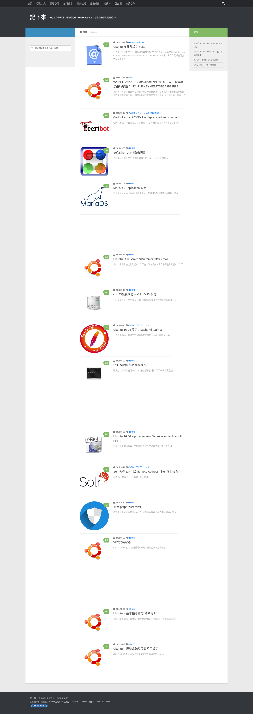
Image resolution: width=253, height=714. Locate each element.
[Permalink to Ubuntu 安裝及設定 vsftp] (94, 55)
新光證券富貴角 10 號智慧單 (206, 60)
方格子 (67, 702)
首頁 (30, 3)
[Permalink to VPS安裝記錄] (94, 551)
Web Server (135, 113)
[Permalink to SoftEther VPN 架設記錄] (94, 161)
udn (98, 702)
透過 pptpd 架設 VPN (127, 507)
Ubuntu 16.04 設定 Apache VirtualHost (138, 329)
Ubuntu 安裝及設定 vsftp (129, 46)
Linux (132, 42)
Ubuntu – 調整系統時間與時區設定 (135, 648)
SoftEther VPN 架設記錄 (129, 152)
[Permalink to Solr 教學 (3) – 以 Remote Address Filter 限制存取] (94, 480)
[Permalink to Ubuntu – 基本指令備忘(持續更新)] (94, 622)
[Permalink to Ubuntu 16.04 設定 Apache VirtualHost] (94, 338)
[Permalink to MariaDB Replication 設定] (94, 196)
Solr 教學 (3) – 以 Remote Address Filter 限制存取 (145, 471)
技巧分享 (68, 3)
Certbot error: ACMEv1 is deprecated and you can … (147, 117)
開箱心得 (54, 3)
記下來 (38, 17)
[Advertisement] (132, 233)
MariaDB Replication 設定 (129, 188)
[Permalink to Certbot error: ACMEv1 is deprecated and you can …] (94, 126)
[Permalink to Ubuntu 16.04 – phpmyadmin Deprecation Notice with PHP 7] (94, 445)
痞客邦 (91, 702)
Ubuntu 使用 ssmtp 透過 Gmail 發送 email (140, 259)
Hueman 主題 (53, 702)
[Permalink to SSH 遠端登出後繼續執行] (94, 374)
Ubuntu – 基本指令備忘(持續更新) (135, 613)
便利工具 (41, 3)
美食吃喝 (81, 3)
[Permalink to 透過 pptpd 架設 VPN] (94, 515)
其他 (106, 3)
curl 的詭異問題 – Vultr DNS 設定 (134, 294)
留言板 (118, 3)
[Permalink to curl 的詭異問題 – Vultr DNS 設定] (94, 303)
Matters (84, 702)
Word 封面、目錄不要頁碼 (205, 65)
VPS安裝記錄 (122, 542)
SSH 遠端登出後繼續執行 (129, 365)
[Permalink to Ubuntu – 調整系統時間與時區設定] (94, 657)
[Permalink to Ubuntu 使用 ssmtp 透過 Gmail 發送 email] (94, 268)
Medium (75, 702)
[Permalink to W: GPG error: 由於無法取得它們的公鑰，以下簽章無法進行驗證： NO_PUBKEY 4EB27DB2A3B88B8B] (94, 91)
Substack (106, 702)
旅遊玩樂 (95, 3)
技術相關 (140, 42)
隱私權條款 (62, 698)
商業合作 (130, 3)
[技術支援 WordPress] (38, 702)
